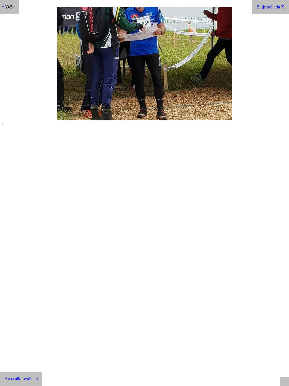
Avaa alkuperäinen (21, 378)
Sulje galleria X (270, 7)
